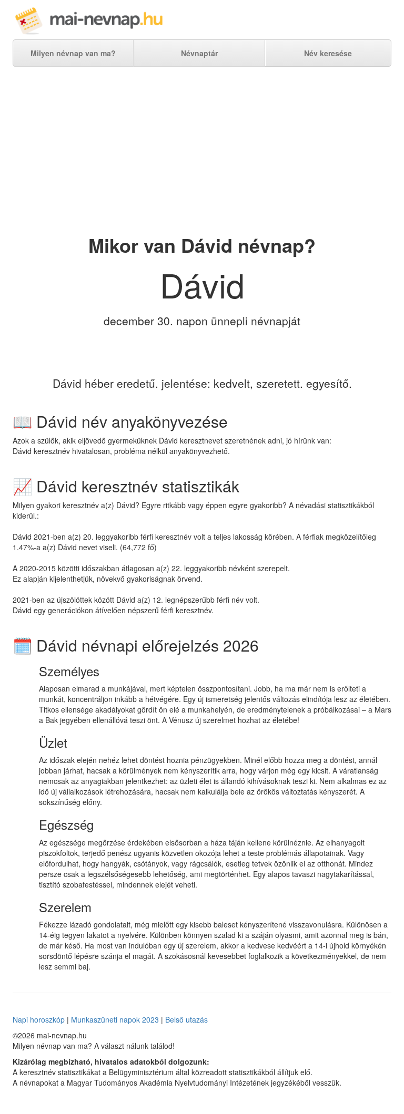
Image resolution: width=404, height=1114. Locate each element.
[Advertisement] (202, 150)
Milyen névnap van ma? (73, 53)
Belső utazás (186, 1019)
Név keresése (328, 53)
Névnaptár (199, 53)
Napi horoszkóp (39, 1019)
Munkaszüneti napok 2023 (115, 1019)
